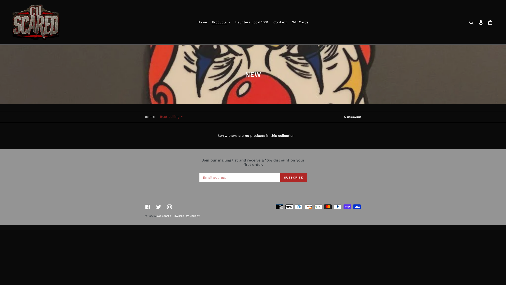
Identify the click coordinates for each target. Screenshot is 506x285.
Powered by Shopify (186, 215)
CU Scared (164, 215)
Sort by (150, 117)
